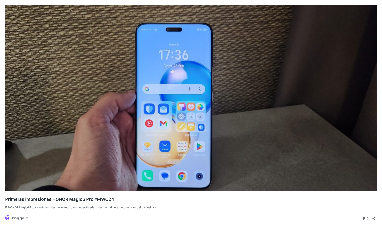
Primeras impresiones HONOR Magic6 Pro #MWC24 (59, 199)
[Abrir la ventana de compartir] (374, 217)
